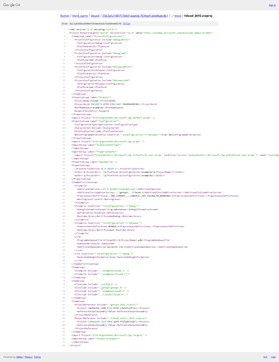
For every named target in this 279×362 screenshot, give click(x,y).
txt (265, 356)
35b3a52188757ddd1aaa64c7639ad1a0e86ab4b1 (135, 16)
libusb (95, 16)
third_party (80, 16)
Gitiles (19, 356)
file (126, 23)
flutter (64, 16)
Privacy (28, 356)
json (273, 356)
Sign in (272, 5)
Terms (37, 356)
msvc (177, 16)
